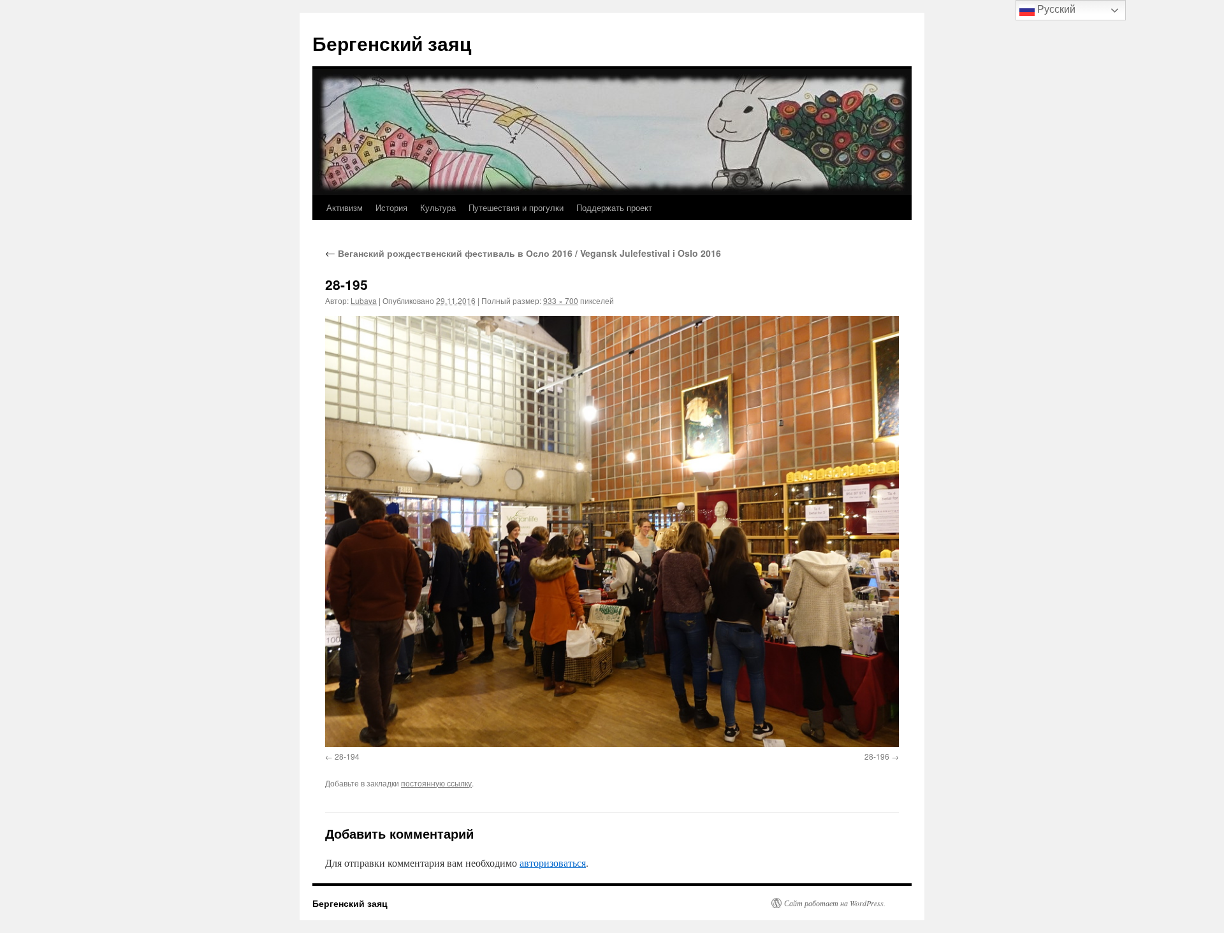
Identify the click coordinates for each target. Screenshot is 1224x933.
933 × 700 (560, 300)
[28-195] (612, 531)
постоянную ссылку (436, 783)
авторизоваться (553, 862)
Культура (438, 207)
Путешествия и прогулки (516, 207)
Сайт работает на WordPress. (834, 903)
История (391, 207)
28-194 (347, 756)
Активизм (344, 207)
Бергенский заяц (391, 43)
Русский (1055, 9)
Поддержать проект (614, 207)
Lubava (364, 300)
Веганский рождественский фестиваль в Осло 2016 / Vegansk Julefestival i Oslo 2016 (523, 253)
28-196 (876, 756)
